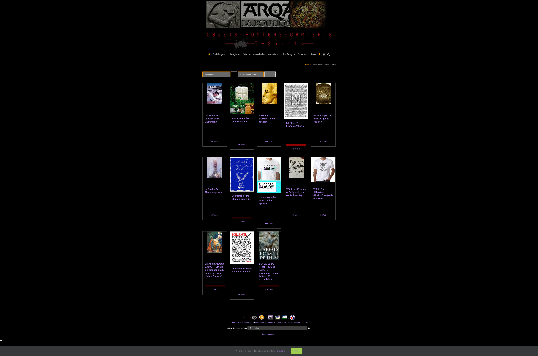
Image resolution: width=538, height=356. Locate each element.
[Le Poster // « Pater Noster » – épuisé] (242, 247)
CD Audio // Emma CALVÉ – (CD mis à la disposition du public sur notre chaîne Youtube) (214, 270)
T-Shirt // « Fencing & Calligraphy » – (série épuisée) (296, 192)
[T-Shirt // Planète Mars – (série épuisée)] (269, 175)
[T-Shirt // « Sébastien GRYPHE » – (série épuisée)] (323, 171)
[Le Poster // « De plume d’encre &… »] (242, 174)
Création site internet (284, 322)
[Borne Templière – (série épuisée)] (242, 98)
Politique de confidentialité (265, 322)
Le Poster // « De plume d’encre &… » (241, 199)
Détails (215, 142)
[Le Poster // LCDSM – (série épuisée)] (269, 97)
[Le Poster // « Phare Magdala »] (215, 171)
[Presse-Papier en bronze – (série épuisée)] (323, 97)
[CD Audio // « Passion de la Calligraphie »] (215, 97)
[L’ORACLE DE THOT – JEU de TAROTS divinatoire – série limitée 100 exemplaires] (269, 245)
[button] (327, 54)
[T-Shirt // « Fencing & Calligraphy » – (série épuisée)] (296, 171)
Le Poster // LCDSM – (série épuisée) (267, 118)
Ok (296, 351)
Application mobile (301, 322)
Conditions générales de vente (242, 322)
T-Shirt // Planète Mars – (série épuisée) (267, 200)
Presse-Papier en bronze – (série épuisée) (322, 118)
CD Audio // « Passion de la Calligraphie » (212, 118)
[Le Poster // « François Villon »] (296, 101)
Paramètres (281, 351)
